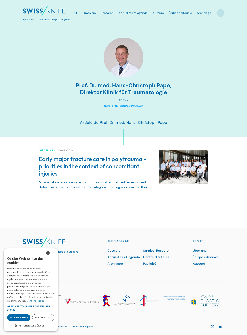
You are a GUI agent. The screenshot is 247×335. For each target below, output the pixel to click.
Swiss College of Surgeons (56, 19)
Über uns (199, 250)
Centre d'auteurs (156, 257)
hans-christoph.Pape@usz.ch (123, 106)
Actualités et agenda (133, 13)
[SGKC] (179, 300)
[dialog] (31, 289)
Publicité (149, 263)
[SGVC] (82, 300)
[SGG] (106, 300)
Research (107, 13)
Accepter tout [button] (19, 317)
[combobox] (48, 253)
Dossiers (90, 13)
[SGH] (124, 300)
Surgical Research (157, 250)
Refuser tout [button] (43, 317)
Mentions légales (83, 326)
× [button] (53, 252)
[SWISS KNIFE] (44, 11)
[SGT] (149, 300)
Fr (221, 13)
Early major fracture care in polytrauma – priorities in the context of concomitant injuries (93, 166)
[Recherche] (76, 13)
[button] (30, 308)
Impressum (60, 326)
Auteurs (158, 13)
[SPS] (210, 300)
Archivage (204, 13)
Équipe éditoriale (180, 13)
